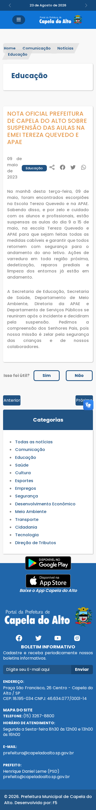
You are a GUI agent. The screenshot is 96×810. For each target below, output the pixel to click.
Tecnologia (27, 535)
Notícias (65, 48)
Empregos (25, 488)
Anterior (12, 400)
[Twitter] (38, 640)
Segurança (26, 496)
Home (10, 48)
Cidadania (26, 527)
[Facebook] (19, 640)
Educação (17, 54)
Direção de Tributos (35, 543)
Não (79, 375)
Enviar (82, 669)
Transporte (26, 519)
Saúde (21, 465)
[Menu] (18, 19)
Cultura (23, 473)
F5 (55, 803)
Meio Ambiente (30, 512)
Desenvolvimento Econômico (45, 504)
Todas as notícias (34, 442)
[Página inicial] (61, 20)
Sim (46, 375)
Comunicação (37, 48)
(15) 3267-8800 (38, 716)
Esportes (24, 481)
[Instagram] (77, 640)
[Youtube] (58, 640)
